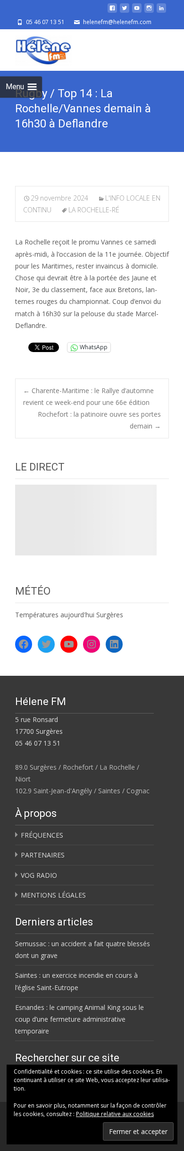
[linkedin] (161, 11)
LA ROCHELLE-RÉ (93, 209)
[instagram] (149, 11)
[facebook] (112, 11)
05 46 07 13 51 (37, 743)
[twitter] (124, 11)
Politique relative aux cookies (115, 1114)
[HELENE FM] (36, 48)
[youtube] (137, 11)
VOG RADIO (39, 875)
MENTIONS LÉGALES (53, 895)
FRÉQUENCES (42, 835)
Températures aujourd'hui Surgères (69, 614)
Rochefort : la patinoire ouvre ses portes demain (99, 420)
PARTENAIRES (43, 854)
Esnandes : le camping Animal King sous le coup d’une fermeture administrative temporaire (79, 1019)
